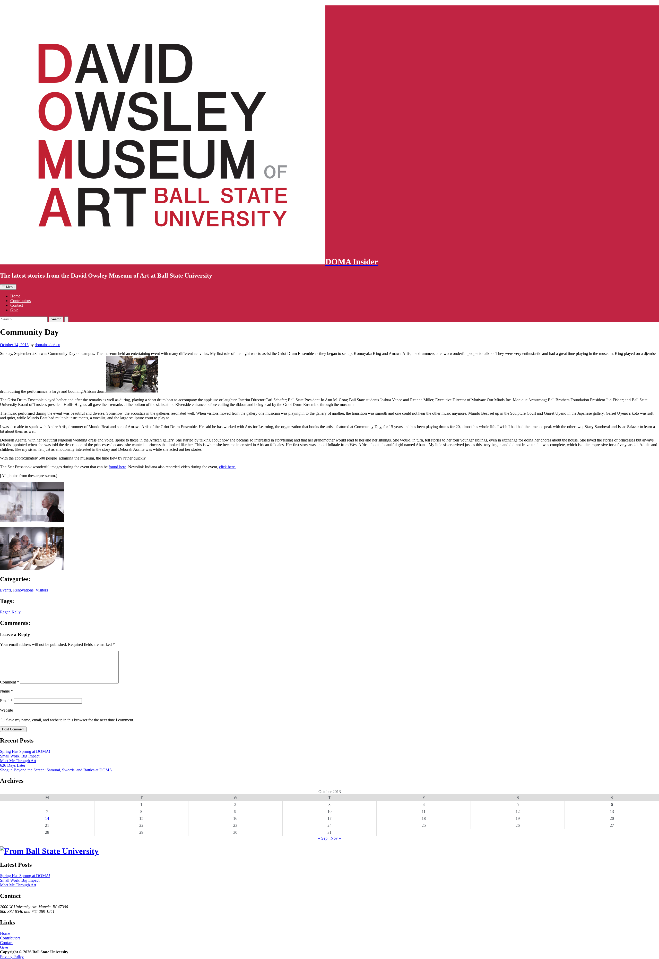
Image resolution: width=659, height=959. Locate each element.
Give (14, 310)
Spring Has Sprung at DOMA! (25, 751)
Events (5, 590)
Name (6, 691)
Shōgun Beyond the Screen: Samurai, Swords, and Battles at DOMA (56, 770)
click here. (227, 467)
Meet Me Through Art (18, 760)
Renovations (23, 590)
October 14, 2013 (14, 345)
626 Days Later (12, 765)
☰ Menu (8, 287)
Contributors (20, 300)
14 (47, 818)
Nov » (336, 838)
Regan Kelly (10, 612)
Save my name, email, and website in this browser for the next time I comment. (70, 720)
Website (6, 710)
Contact (16, 305)
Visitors (42, 590)
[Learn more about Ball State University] (49, 851)
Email (6, 700)
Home (15, 296)
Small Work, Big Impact (19, 756)
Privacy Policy (12, 956)
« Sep (322, 838)
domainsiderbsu (47, 345)
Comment (9, 682)
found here (117, 467)
